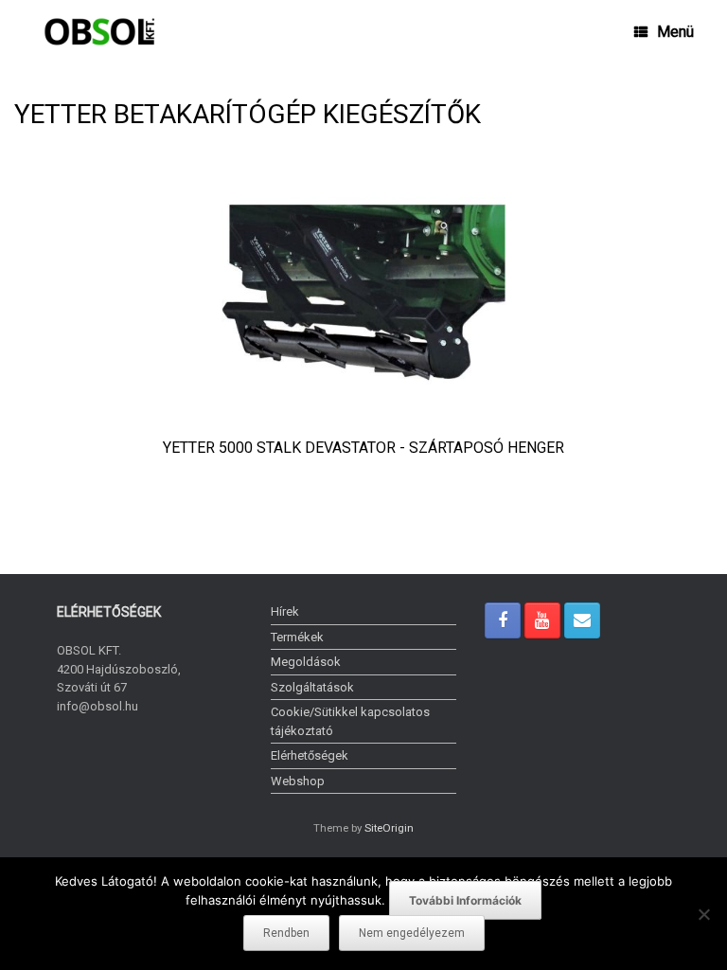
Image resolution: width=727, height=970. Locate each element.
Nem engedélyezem (412, 933)
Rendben (286, 933)
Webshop (298, 781)
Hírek (285, 611)
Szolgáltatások (312, 687)
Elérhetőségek (309, 755)
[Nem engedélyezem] (703, 914)
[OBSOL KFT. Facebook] (503, 620)
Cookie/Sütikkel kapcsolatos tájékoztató (350, 721)
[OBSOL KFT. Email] (582, 620)
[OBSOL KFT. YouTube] (542, 620)
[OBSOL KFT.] (100, 31)
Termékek (297, 637)
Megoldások (306, 662)
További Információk (465, 900)
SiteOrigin (389, 828)
